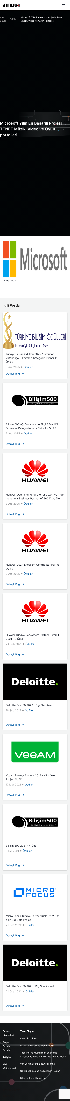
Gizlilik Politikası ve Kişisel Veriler (37, 1045)
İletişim (7, 1057)
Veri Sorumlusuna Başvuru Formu (37, 1063)
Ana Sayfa (3, 19)
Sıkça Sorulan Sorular (7, 1046)
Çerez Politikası (28, 1038)
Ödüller (13, 19)
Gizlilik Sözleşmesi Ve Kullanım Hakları (40, 1070)
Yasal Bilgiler (27, 1031)
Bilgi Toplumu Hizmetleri (33, 1078)
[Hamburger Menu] (63, 5)
